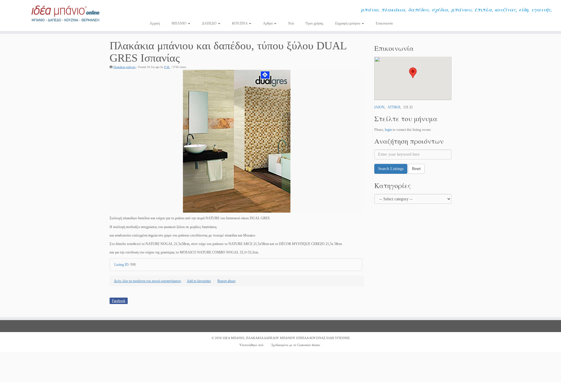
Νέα (291, 23)
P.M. (167, 67)
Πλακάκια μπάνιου (124, 67)
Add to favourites (199, 281)
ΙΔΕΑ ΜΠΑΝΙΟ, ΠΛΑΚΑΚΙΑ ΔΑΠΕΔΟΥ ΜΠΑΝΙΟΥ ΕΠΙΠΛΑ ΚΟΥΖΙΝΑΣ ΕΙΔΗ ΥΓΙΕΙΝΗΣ (286, 338)
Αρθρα (268, 23)
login (388, 130)
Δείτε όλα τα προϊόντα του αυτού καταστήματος (147, 281)
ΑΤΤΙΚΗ (393, 107)
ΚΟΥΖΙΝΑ (240, 23)
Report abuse (226, 281)
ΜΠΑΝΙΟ (179, 23)
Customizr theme (308, 345)
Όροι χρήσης (314, 23)
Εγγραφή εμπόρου (348, 23)
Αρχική (155, 23)
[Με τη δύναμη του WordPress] (266, 344)
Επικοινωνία (384, 23)
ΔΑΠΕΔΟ (209, 23)
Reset (416, 168)
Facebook (118, 301)
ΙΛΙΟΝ (379, 107)
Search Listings (391, 168)
